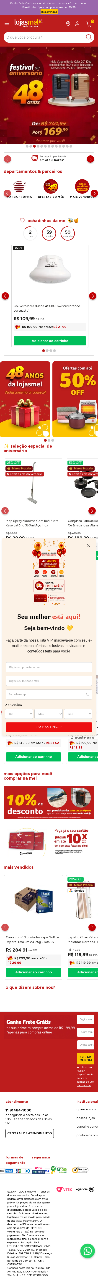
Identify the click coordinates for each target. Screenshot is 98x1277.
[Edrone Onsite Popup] (49, 638)
